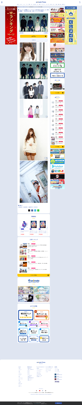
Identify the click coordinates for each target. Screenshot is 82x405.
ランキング (21, 4)
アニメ (27, 4)
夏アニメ (29, 371)
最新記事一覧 (29, 368)
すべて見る (57, 146)
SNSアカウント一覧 (39, 375)
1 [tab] (53, 90)
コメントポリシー (39, 371)
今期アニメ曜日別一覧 (30, 369)
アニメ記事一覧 (30, 375)
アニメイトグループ (57, 371)
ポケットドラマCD (48, 370)
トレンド (24, 4)
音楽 (50, 4)
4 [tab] (57, 90)
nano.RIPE (25, 207)
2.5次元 (56, 4)
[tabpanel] (57, 86)
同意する (58, 403)
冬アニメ (29, 374)
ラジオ (31, 4)
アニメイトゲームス (48, 369)
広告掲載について (39, 376)
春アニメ (29, 370)
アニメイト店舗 (57, 370)
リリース (35, 207)
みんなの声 (34, 4)
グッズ (37, 4)
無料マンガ (63, 4)
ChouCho (20, 207)
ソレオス (47, 371)
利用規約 (38, 368)
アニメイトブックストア (49, 368)
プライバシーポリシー (39, 369)
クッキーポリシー (39, 370)
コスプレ (53, 4)
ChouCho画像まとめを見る (34, 36)
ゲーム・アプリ (47, 4)
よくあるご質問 (39, 374)
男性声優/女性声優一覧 (31, 377)
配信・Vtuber (59, 4)
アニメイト (56, 368)
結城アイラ (30, 207)
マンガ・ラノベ (43, 4)
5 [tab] (58, 90)
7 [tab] (61, 90)
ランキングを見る (34, 275)
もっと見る (57, 92)
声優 (29, 4)
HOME (18, 4)
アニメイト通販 (57, 369)
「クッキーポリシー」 (37, 403)
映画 (39, 4)
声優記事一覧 (29, 376)
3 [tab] (56, 90)
